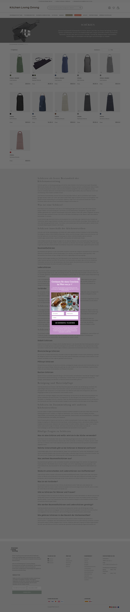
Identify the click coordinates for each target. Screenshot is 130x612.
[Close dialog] (79, 279)
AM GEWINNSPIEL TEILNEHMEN (65, 323)
